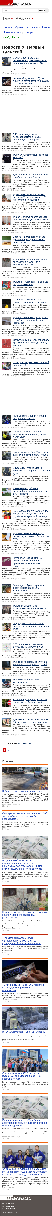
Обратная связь (8, 1207)
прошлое (24, 743)
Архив (19, 27)
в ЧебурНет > (10, 37)
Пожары (29, 32)
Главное (7, 27)
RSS (18, 1212)
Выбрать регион (8, 1209)
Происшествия (12, 32)
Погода (45, 27)
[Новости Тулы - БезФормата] (16, 3)
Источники (31, 27)
